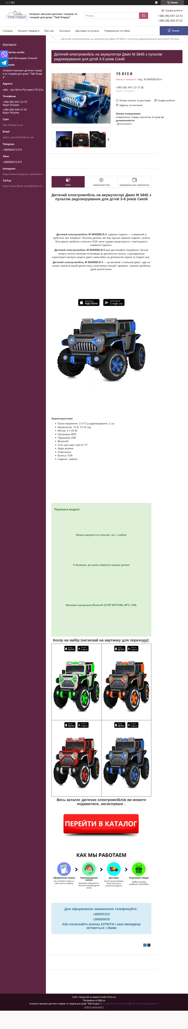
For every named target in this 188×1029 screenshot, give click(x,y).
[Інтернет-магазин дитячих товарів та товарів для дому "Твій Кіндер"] (17, 15)
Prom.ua (111, 997)
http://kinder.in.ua (13, 124)
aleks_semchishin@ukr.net (18, 137)
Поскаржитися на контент (115, 1003)
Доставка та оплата (87, 30)
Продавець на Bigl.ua (94, 1000)
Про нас (49, 30)
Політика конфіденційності (144, 1003)
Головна (8, 30)
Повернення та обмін (117, 30)
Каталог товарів (27, 30)
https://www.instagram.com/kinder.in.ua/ (26, 174)
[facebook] (145, 945)
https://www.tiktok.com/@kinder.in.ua (24, 186)
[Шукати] (143, 15)
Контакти (64, 30)
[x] (148, 945)
